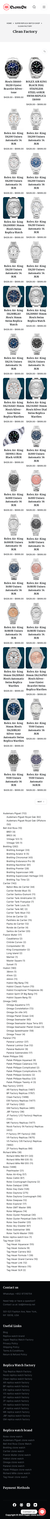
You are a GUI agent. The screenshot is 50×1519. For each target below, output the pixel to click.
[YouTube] (35, 1505)
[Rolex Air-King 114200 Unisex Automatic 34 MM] (13, 119)
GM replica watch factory (16, 1419)
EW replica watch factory (16, 1389)
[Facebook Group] (21, 1505)
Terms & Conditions (13, 1350)
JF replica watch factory (16, 1408)
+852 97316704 (23, 1293)
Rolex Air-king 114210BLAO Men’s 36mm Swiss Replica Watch (13, 317)
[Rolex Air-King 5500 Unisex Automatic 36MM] (36, 760)
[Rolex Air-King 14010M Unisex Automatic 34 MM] (36, 569)
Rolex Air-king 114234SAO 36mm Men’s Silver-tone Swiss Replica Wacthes (13, 409)
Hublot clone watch (13, 1458)
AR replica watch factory (16, 1382)
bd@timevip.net (27, 1304)
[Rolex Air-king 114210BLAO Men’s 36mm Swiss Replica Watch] (13, 296)
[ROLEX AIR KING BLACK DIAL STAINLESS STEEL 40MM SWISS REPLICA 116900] (36, 68)
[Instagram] (28, 1505)
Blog (5, 1332)
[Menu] (44, 7)
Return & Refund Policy (15, 1354)
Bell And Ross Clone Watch (17, 1443)
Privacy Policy (10, 1343)
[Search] (34, 7)
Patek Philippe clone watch (17, 1469)
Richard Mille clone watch (16, 1473)
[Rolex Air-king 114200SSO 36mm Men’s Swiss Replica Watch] (13, 208)
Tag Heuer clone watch (15, 1477)
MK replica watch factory (16, 1412)
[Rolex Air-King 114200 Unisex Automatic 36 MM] (36, 163)
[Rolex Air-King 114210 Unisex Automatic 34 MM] (36, 207)
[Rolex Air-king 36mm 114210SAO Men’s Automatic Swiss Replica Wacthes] (13, 658)
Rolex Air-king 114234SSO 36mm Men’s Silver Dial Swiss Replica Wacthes (36, 409)
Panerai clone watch (13, 1466)
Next (40, 802)
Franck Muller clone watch (17, 1455)
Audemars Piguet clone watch (18, 1440)
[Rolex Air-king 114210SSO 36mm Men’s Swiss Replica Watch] (36, 296)
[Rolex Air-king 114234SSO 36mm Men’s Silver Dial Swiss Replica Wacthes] (36, 388)
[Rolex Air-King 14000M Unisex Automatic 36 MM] (13, 525)
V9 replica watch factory (16, 1404)
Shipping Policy (11, 1347)
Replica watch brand (14, 1336)
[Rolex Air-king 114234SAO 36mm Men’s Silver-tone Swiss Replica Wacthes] (13, 388)
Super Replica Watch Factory (18, 1339)
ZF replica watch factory (16, 1401)
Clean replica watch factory (17, 1378)
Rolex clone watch (12, 1436)
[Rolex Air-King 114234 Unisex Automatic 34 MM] (13, 344)
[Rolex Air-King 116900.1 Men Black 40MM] (13, 436)
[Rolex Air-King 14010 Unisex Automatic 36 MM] (13, 569)
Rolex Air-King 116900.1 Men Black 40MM (13, 454)
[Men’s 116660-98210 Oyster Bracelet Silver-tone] (13, 68)
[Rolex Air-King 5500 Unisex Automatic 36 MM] (36, 709)
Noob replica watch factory (17, 1375)
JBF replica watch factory (16, 1415)
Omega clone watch (13, 1462)
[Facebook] (14, 1505)
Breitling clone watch (14, 1447)
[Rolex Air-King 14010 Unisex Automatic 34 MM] (36, 525)
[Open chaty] (42, 1512)
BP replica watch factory (16, 1386)
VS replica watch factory (16, 1393)
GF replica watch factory (16, 1397)
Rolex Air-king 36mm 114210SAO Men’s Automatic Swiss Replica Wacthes (13, 678)
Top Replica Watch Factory (17, 1371)
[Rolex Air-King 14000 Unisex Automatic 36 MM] (36, 436)
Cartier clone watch (13, 1451)
